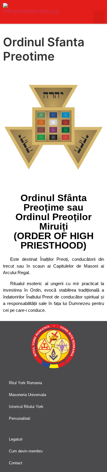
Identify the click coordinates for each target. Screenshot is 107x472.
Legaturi (16, 439)
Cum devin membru (26, 451)
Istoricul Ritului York (26, 406)
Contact (15, 463)
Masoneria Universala (27, 394)
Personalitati (19, 418)
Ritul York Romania (25, 383)
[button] (99, 17)
